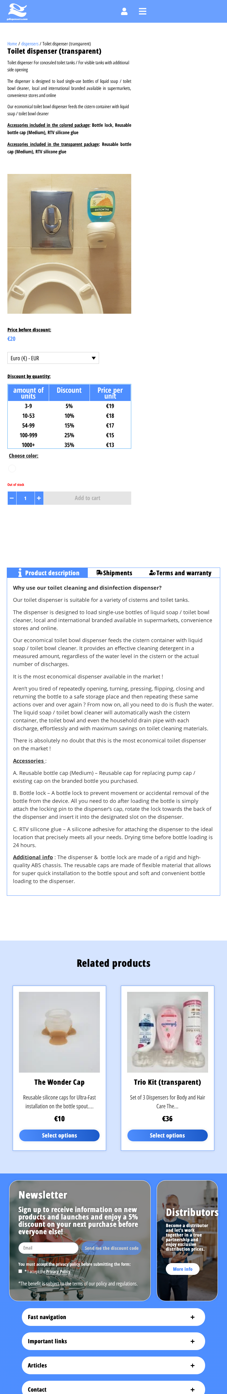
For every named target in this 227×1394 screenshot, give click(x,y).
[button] (142, 11)
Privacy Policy (58, 1271)
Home (12, 44)
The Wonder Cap (59, 1082)
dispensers (29, 44)
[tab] (47, 573)
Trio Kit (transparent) (167, 1082)
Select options (59, 1135)
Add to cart (87, 498)
